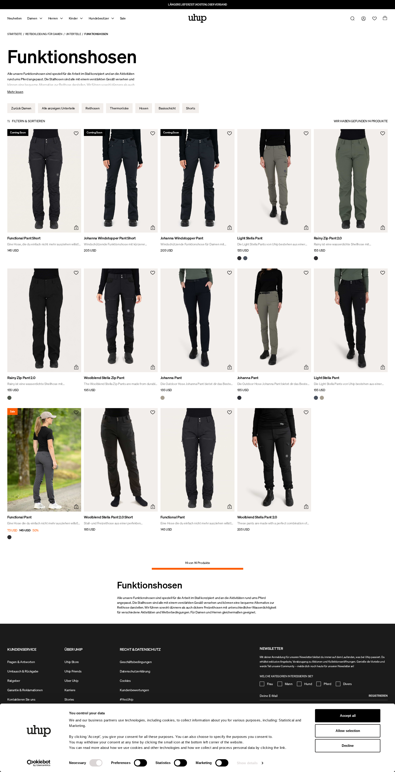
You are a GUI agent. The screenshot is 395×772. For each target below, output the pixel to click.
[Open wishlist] (373, 18)
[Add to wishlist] (76, 135)
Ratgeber (13, 680)
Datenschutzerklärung (135, 671)
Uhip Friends (72, 671)
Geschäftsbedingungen (136, 662)
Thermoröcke (119, 108)
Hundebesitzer (99, 18)
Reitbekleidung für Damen (43, 34)
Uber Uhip (71, 680)
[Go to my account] (363, 18)
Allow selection (348, 731)
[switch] (140, 763)
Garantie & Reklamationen (25, 690)
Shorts (190, 108)
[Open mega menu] (41, 18)
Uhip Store (71, 662)
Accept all (348, 716)
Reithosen (92, 108)
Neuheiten (14, 18)
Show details (247, 763)
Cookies (125, 680)
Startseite (14, 34)
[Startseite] (197, 18)
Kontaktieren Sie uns (21, 699)
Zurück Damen (21, 108)
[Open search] (352, 18)
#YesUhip (126, 699)
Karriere (69, 690)
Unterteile (73, 34)
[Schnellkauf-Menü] (76, 227)
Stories (69, 699)
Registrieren (378, 695)
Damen (32, 18)
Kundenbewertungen (134, 690)
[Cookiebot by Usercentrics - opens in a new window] (39, 763)
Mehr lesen (15, 91)
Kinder (73, 18)
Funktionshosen (96, 34)
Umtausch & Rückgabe (22, 671)
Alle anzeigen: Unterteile (58, 108)
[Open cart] (384, 18)
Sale (123, 18)
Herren (53, 18)
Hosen (143, 108)
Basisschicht (167, 108)
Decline (348, 746)
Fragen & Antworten (21, 662)
